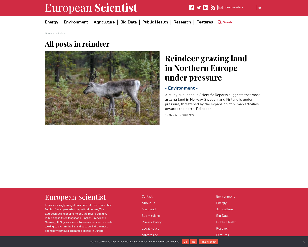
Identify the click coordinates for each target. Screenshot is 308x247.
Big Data (222, 216)
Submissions (151, 216)
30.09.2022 (188, 115)
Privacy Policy (152, 222)
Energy (221, 203)
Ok (185, 241)
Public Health (226, 222)
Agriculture (224, 209)
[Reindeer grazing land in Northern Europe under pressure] (102, 88)
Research (222, 228)
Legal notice (150, 228)
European (91, 7)
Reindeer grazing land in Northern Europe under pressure (206, 68)
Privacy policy (208, 241)
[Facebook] (191, 8)
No (194, 241)
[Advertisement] (152, 150)
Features (222, 235)
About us (148, 203)
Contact (147, 196)
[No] (303, 241)
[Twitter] (198, 8)
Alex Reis (173, 115)
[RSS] (213, 8)
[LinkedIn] (205, 8)
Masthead (149, 209)
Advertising (150, 235)
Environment (181, 88)
